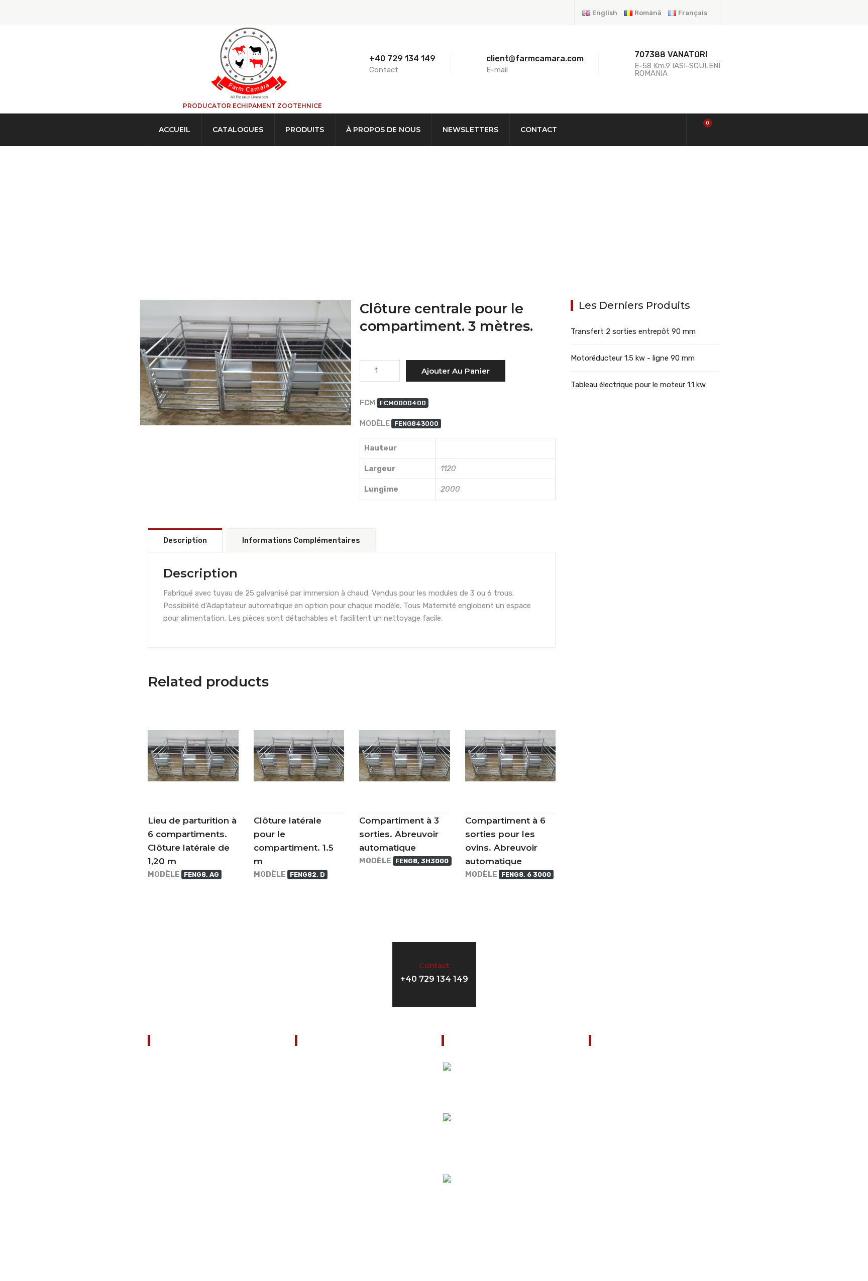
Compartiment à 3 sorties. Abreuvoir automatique (399, 834)
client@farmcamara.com (649, 1154)
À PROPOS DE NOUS (383, 129)
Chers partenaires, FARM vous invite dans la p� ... (530, 1088)
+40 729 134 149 (402, 58)
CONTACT (169, 1179)
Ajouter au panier (455, 371)
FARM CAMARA (245, 382)
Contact (538, 129)
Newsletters (470, 129)
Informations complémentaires (301, 540)
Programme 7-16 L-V (606, 972)
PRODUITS (304, 129)
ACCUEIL (174, 129)
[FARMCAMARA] (248, 62)
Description (185, 540)
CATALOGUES (237, 129)
